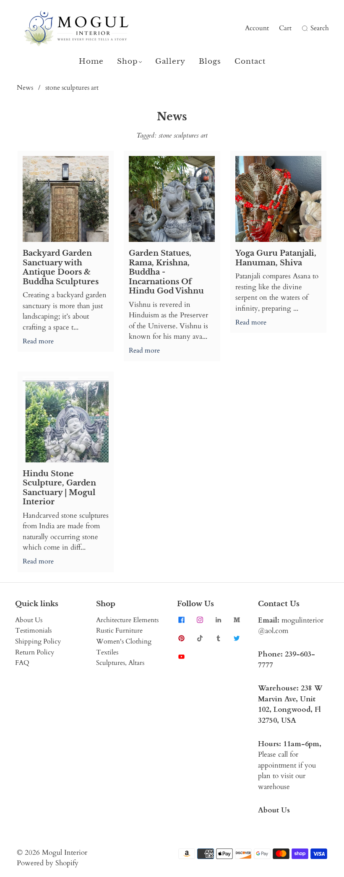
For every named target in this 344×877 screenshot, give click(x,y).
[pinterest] (181, 638)
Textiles (107, 652)
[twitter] (236, 638)
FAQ (22, 662)
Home (91, 61)
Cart (285, 28)
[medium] (236, 620)
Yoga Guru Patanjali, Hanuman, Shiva (275, 258)
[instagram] (199, 620)
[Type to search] (299, 28)
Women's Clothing (123, 641)
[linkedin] (218, 620)
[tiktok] (199, 638)
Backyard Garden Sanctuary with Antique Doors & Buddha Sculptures (61, 267)
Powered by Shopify (47, 863)
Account (257, 28)
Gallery (170, 61)
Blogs (210, 61)
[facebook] (181, 620)
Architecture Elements (127, 620)
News (25, 87)
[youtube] (181, 657)
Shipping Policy (38, 641)
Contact (250, 61)
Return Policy (34, 652)
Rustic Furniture (119, 630)
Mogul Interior (64, 852)
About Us (28, 620)
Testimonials (33, 630)
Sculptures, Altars (120, 662)
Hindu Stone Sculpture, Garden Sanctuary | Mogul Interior (59, 488)
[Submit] (303, 28)
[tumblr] (218, 638)
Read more (38, 341)
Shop (127, 61)
